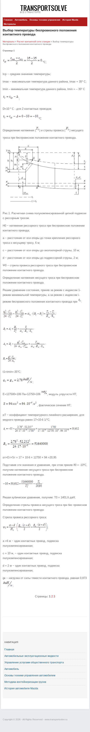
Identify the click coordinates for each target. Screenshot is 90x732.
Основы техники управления (45, 20)
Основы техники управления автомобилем (29, 675)
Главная (8, 20)
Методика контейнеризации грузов (25, 681)
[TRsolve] (45, 9)
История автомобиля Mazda (21, 688)
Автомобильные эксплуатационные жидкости (31, 656)
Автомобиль (21, 20)
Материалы (10, 24)
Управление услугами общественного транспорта (34, 662)
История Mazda (70, 20)
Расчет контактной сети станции (33, 41)
